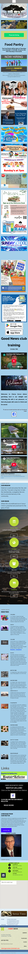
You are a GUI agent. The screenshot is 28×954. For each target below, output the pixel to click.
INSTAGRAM (15, 870)
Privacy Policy (13, 952)
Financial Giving (14, 35)
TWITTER (15, 867)
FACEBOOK (15, 864)
